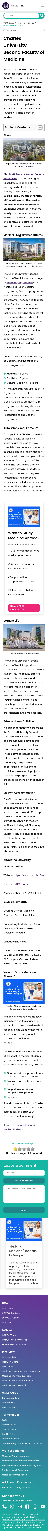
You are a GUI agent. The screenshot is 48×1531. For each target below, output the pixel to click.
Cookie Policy (8, 1434)
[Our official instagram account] (35, 1506)
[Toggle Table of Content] (39, 127)
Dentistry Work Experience (15, 1470)
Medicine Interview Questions (16, 1375)
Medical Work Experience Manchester (21, 1460)
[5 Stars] (32, 1149)
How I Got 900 (9, 1407)
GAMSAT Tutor (9, 1335)
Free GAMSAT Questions (14, 1344)
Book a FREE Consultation (18, 607)
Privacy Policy (9, 1424)
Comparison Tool (10, 1398)
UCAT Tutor (8, 1308)
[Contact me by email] (20, 1506)
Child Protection (10, 1429)
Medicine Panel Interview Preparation (21, 1371)
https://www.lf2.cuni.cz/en (29, 875)
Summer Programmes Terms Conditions (22, 1443)
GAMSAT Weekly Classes (14, 1339)
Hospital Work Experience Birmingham (21, 1465)
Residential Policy (10, 1438)
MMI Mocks (7, 1366)
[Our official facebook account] (27, 1506)
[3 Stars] (24, 1149)
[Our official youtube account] (43, 1506)
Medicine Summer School (14, 1474)
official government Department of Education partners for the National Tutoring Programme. (23, 1517)
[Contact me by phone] (4, 1506)
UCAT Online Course (12, 1313)
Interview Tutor (9, 1357)
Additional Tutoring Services (16, 1487)
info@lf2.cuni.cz (19, 884)
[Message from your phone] (12, 1506)
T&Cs (4, 1420)
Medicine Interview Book (14, 1385)
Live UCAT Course (11, 1317)
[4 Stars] (28, 1149)
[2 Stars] (20, 1149)
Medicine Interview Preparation (18, 1380)
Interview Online (10, 1361)
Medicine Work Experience (15, 1456)
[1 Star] (15, 1149)
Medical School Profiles (14, 25)
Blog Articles (8, 1402)
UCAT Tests (8, 1322)
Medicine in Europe (26, 23)
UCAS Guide (9, 23)
